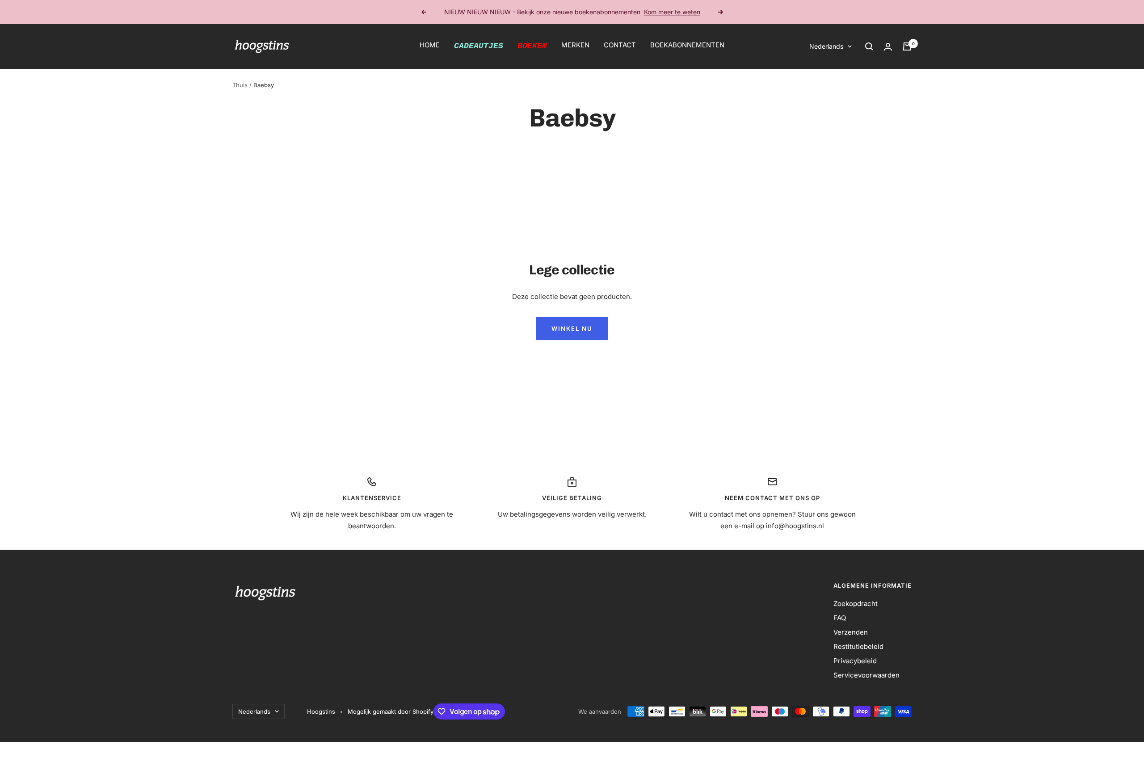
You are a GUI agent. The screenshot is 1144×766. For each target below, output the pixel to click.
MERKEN (575, 45)
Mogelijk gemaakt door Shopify (390, 711)
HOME (430, 45)
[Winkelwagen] (907, 46)
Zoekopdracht (855, 603)
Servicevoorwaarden (866, 675)
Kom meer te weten (672, 12)
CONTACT (620, 45)
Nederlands (826, 46)
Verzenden (850, 632)
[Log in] (888, 47)
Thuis (240, 84)
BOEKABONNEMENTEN (687, 45)
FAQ (839, 618)
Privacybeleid (855, 661)
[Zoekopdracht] (869, 46)
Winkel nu (572, 328)
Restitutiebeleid (858, 646)
